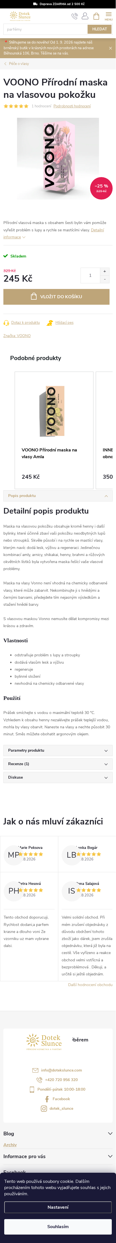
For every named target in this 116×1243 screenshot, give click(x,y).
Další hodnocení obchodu (90, 984)
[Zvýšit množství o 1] (104, 271)
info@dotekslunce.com (61, 1070)
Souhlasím (58, 1227)
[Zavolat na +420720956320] (74, 16)
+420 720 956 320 (61, 1079)
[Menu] (108, 15)
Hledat (99, 29)
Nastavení (58, 1207)
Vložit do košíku (61, 297)
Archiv (10, 1145)
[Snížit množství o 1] (104, 279)
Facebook (61, 1099)
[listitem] (54, 430)
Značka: (17, 335)
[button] (9, 430)
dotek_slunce (61, 1108)
